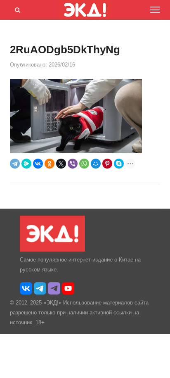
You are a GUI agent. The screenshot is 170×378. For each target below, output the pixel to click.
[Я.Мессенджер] (26, 164)
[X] (61, 164)
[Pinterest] (107, 164)
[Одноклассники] (49, 164)
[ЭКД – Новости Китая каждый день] (52, 250)
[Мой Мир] (96, 164)
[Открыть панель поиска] (16, 8)
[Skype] (119, 164)
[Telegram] (15, 164)
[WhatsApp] (84, 164)
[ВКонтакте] (38, 164)
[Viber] (73, 164)
